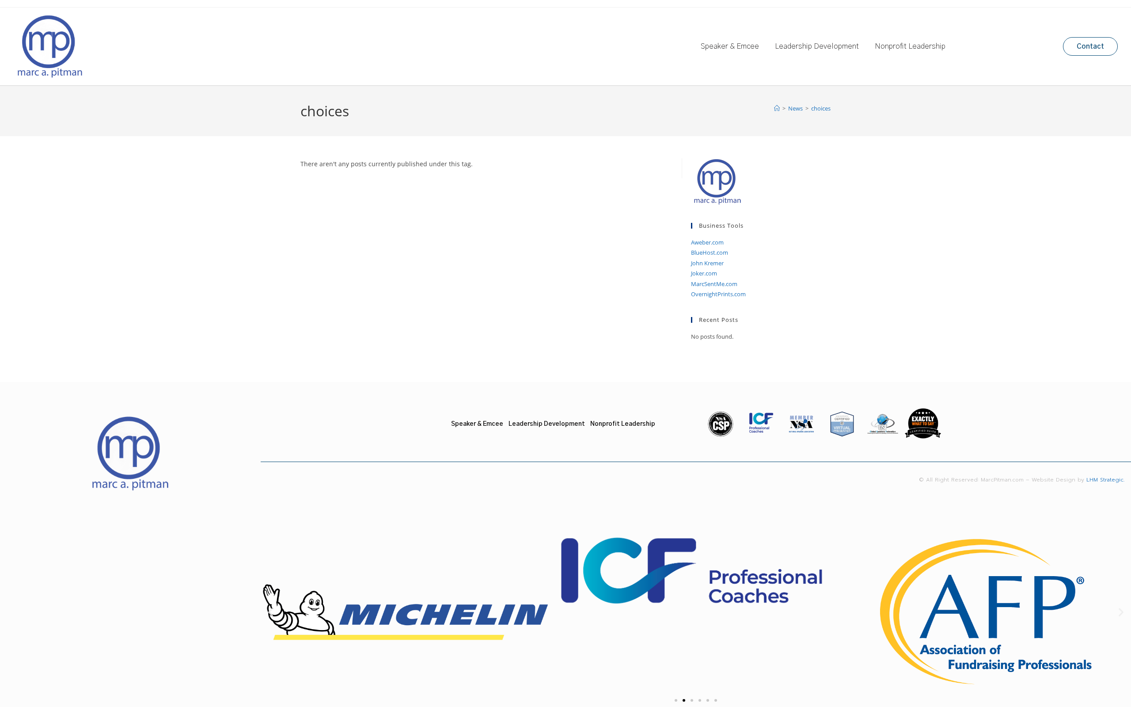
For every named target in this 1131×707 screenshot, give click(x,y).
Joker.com (704, 273)
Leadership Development (817, 46)
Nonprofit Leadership (910, 46)
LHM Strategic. (1108, 480)
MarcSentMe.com (714, 284)
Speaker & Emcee (730, 46)
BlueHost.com (709, 252)
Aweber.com (707, 242)
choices (821, 108)
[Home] (777, 108)
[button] (270, 612)
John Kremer (707, 263)
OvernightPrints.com (718, 294)
